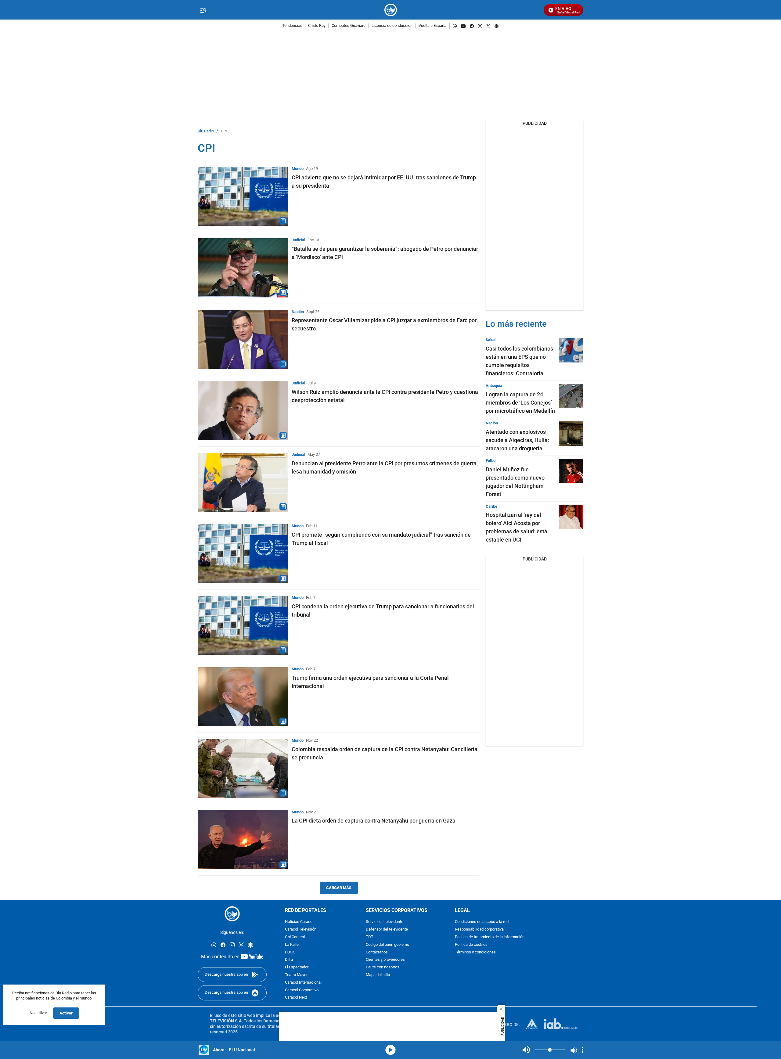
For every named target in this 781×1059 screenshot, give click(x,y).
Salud (490, 339)
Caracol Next (296, 998)
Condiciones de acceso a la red (482, 922)
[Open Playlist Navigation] (582, 1050)
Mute (526, 1050)
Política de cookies (471, 945)
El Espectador (296, 967)
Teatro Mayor (296, 975)
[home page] (390, 10)
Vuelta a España (432, 25)
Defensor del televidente (387, 929)
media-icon (390, 1050)
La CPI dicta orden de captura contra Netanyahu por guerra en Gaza (373, 820)
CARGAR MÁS (338, 887)
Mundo (298, 168)
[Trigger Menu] (203, 10)
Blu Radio (206, 131)
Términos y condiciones (475, 952)
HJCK (290, 952)
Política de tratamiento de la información (489, 937)
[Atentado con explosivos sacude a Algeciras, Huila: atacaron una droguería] (571, 433)
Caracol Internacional (303, 983)
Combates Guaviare (348, 25)
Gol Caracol (295, 937)
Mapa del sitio (378, 975)
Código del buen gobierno (387, 945)
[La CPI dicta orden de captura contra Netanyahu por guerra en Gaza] (243, 839)
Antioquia (494, 385)
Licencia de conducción (392, 25)
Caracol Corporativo (302, 990)
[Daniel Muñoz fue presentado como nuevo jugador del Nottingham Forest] (571, 471)
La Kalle (292, 945)
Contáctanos (377, 952)
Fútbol (491, 460)
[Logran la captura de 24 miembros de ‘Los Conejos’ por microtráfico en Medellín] (571, 396)
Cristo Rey (317, 25)
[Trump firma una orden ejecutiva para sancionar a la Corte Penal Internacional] (243, 696)
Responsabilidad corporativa (479, 929)
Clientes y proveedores (385, 960)
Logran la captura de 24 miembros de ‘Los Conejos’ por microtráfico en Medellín (520, 402)
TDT (369, 937)
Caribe (491, 506)
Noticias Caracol (299, 922)
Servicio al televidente (384, 922)
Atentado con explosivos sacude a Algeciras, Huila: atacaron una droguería (517, 440)
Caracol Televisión (300, 929)
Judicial (298, 240)
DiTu (289, 960)
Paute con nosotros (382, 967)
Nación (298, 311)
